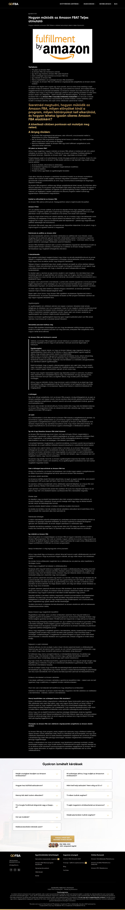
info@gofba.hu (13, 865)
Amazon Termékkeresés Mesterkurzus (102, 859)
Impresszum (70, 887)
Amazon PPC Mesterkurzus (99, 868)
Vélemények (39, 872)
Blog (64, 866)
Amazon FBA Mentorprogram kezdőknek (44, 863)
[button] (70, 4)
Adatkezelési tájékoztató (58, 887)
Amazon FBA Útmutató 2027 (72, 859)
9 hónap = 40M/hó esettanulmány (74, 863)
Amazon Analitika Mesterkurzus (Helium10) (100, 863)
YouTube (66, 870)
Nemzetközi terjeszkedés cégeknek (47, 859)
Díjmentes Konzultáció (42, 868)
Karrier (37, 876)
